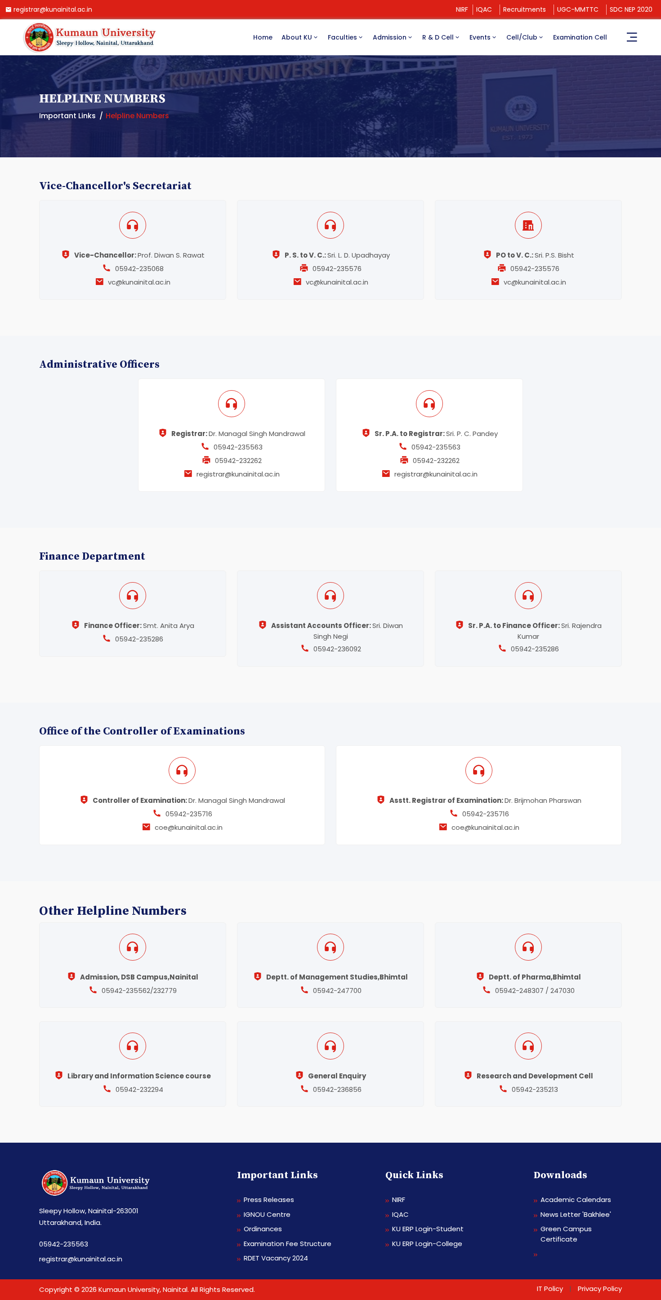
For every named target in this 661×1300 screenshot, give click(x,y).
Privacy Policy (600, 1288)
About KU (296, 37)
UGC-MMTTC (577, 9)
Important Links (67, 116)
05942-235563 (63, 1244)
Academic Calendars (575, 1199)
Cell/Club (521, 37)
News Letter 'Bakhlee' (575, 1214)
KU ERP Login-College (427, 1243)
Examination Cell (580, 37)
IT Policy (550, 1288)
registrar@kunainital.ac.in (52, 9)
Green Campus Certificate (566, 1234)
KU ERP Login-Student (428, 1228)
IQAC (484, 9)
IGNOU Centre (267, 1214)
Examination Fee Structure (287, 1243)
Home (262, 37)
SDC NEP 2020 (631, 9)
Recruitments (524, 9)
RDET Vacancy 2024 (276, 1258)
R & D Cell (438, 37)
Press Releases (269, 1199)
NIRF (462, 9)
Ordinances (263, 1228)
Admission (389, 37)
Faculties (342, 37)
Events (480, 37)
